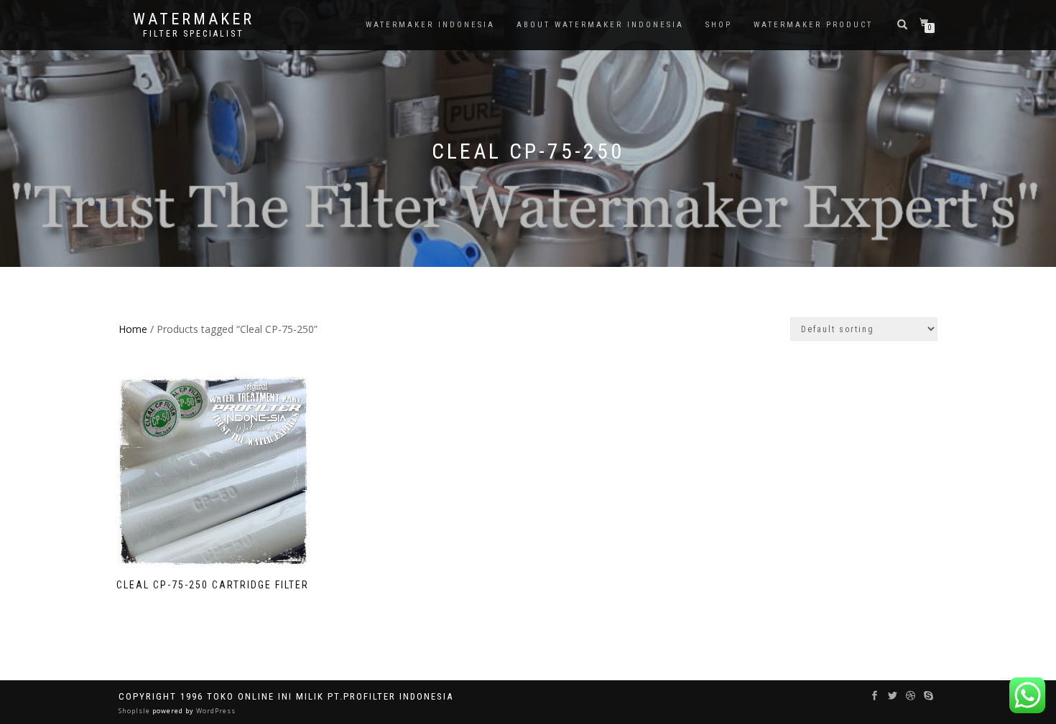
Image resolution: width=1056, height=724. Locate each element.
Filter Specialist (193, 34)
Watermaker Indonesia (430, 24)
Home (133, 329)
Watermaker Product (813, 24)
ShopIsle (135, 710)
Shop (718, 24)
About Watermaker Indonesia (600, 24)
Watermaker (193, 19)
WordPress (215, 710)
